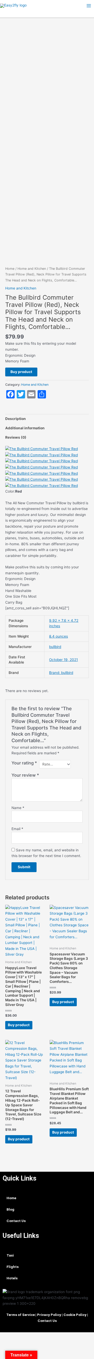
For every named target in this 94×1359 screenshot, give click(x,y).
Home (9, 269)
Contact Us (16, 1221)
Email (17, 829)
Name (17, 808)
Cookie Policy (74, 1315)
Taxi (10, 1255)
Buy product (21, 372)
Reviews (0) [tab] (15, 437)
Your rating (24, 762)
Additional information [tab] (25, 428)
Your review (25, 775)
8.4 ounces (58, 636)
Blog (10, 1209)
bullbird (55, 647)
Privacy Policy (49, 1315)
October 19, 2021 (63, 660)
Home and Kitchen (31, 269)
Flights (13, 1267)
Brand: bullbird (61, 673)
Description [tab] (15, 419)
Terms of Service (20, 1315)
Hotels (12, 1278)
